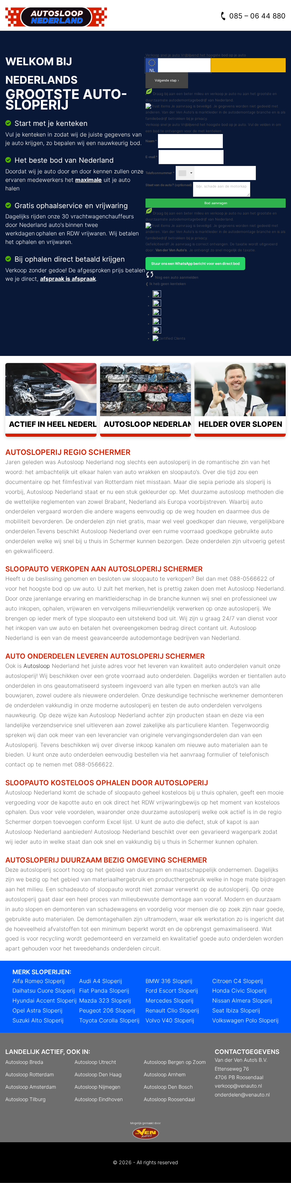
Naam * (151, 141)
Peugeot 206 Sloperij (107, 1010)
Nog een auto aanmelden (176, 277)
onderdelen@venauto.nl (242, 1095)
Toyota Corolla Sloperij (109, 1020)
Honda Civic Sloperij (239, 990)
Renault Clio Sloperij (172, 1010)
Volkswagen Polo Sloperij (245, 1020)
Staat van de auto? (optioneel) (169, 185)
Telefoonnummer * (160, 173)
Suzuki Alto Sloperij (38, 1020)
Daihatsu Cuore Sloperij (43, 990)
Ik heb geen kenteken (167, 283)
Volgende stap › (167, 80)
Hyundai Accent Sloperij (44, 1000)
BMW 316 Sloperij (169, 980)
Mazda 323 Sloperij (105, 1000)
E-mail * (152, 157)
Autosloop (36, 665)
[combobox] (185, 173)
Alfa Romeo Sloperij (38, 980)
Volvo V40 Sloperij (170, 1020)
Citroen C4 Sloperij (237, 980)
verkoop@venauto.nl (238, 1086)
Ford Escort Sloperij (172, 990)
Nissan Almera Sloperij (242, 1000)
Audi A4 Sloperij (100, 980)
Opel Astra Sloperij (37, 1010)
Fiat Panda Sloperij (104, 990)
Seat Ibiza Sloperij (236, 1010)
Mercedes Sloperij (169, 1000)
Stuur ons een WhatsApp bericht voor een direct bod (195, 263)
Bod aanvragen (215, 203)
